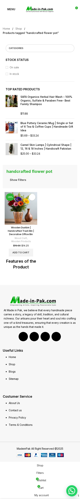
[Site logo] (40, 9)
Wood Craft (21, 238)
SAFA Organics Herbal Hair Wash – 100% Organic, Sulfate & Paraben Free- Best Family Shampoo (46, 100)
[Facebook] (23, 336)
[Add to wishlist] (32, 197)
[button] (71, 490)
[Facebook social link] (31, 2)
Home (6, 28)
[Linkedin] (34, 336)
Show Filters (18, 179)
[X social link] (36, 2)
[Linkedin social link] (44, 2)
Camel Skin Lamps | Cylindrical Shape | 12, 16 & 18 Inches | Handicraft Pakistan (45, 146)
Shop (18, 28)
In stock (14, 73)
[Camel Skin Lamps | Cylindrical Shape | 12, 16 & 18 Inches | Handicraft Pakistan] (12, 149)
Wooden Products (21, 241)
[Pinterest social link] (40, 2)
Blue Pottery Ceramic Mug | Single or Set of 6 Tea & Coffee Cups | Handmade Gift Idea (46, 126)
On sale (14, 67)
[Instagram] (56, 336)
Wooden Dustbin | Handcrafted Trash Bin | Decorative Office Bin (21, 230)
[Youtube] (45, 336)
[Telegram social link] (49, 2)
